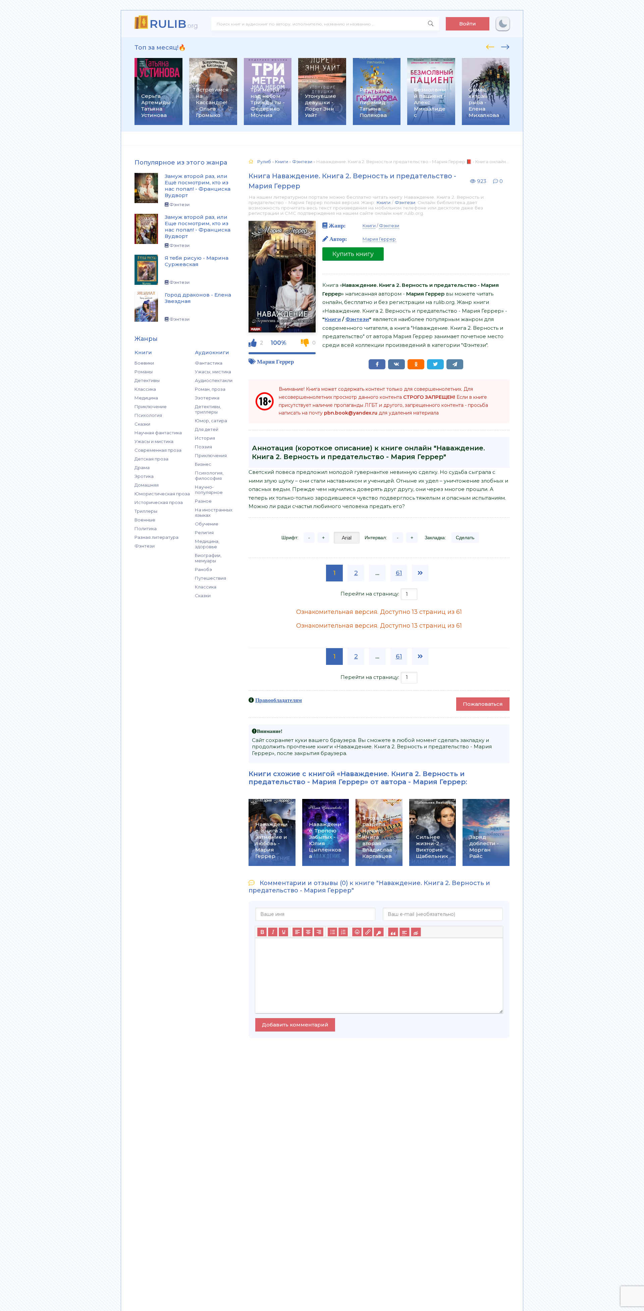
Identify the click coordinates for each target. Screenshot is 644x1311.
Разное (203, 501)
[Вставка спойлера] (404, 932)
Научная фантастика (158, 432)
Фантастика (208, 363)
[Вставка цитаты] (393, 932)
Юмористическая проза (162, 493)
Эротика (144, 476)
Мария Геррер (275, 361)
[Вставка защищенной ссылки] (378, 932)
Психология (148, 415)
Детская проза (151, 458)
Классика (145, 389)
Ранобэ (203, 569)
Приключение (151, 406)
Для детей (206, 429)
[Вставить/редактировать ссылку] (367, 932)
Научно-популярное (209, 489)
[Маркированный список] (332, 932)
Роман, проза (210, 389)
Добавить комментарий (295, 1024)
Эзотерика (207, 397)
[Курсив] (272, 932)
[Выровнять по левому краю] (297, 932)
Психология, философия (209, 475)
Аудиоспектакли (213, 380)
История (205, 438)
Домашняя (147, 485)
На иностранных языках (213, 512)
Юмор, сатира (211, 420)
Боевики (144, 363)
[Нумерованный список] (343, 932)
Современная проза (158, 450)
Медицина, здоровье (207, 544)
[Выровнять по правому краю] (318, 932)
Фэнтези (145, 546)
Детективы (147, 380)
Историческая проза (159, 502)
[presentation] (490, 46)
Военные (145, 519)
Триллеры (146, 511)
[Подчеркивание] (283, 932)
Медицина (146, 397)
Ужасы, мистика (213, 371)
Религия (204, 532)
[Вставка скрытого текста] (416, 932)
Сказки (142, 424)
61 (399, 573)
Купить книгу (353, 254)
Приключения (211, 455)
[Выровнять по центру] (308, 932)
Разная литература (156, 537)
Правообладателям (278, 700)
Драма (142, 467)
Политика (146, 528)
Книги (383, 202)
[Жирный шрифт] (262, 932)
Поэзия (203, 446)
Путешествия (210, 578)
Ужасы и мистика (154, 441)
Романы (144, 371)
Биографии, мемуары (208, 558)
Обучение (206, 523)
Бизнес (203, 464)
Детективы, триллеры (208, 409)
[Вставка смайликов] (357, 932)
